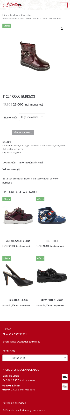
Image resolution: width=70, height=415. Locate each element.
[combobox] (35, 358)
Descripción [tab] (8, 162)
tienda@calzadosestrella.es (24, 341)
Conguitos (16, 152)
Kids (22, 18)
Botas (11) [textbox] (35, 357)
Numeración (10, 117)
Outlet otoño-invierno (12, 148)
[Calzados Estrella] (13, 5)
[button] (62, 29)
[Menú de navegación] (64, 5)
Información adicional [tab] (31, 162)
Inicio (4, 14)
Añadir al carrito (23, 132)
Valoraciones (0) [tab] (11, 169)
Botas (36, 18)
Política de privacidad (14, 402)
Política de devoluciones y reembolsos (23, 410)
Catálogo (14, 14)
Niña (28, 18)
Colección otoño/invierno (42, 145)
